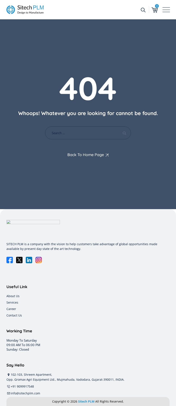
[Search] (143, 9)
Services (12, 302)
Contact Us (14, 315)
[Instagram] (38, 260)
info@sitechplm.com (25, 393)
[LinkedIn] (29, 260)
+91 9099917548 (22, 386)
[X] (19, 260)
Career (11, 309)
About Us (13, 296)
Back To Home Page (85, 154)
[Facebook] (9, 260)
